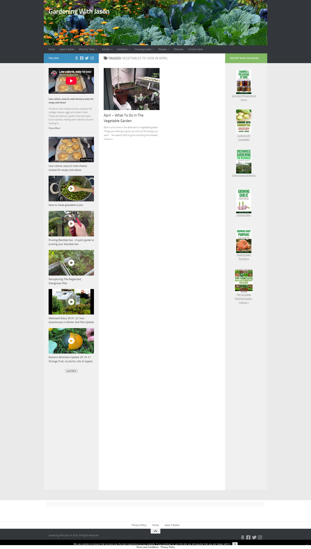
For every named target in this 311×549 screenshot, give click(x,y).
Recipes (162, 49)
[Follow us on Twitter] (87, 58)
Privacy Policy (139, 525)
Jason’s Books (66, 49)
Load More (71, 371)
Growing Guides (143, 49)
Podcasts (178, 49)
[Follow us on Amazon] (76, 58)
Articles (106, 49)
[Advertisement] (71, 434)
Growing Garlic (244, 215)
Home (51, 49)
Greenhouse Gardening (243, 175)
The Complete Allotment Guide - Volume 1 (244, 298)
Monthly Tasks (87, 49)
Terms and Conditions (147, 547)
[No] (307, 544)
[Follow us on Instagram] (92, 58)
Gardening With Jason (79, 11)
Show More (54, 128)
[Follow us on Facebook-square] (82, 58)
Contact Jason (195, 49)
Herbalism (122, 49)
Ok (235, 544)
